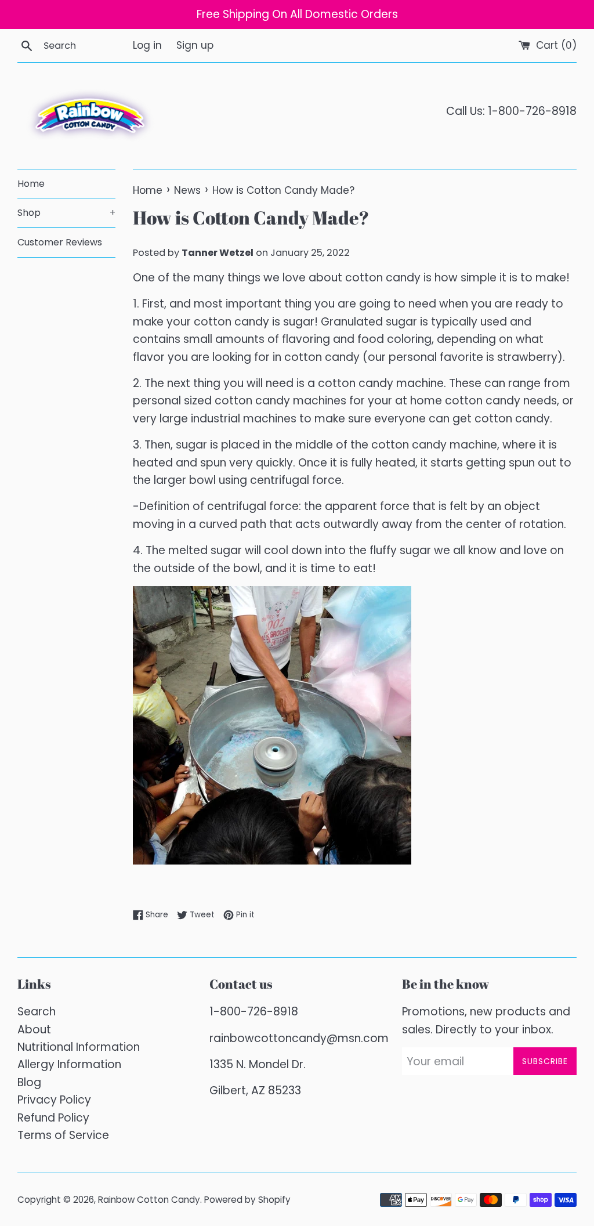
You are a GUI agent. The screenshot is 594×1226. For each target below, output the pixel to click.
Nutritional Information (78, 1047)
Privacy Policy (54, 1100)
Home (31, 183)
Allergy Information (69, 1064)
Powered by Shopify (247, 1200)
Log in (147, 45)
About (34, 1029)
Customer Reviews (59, 242)
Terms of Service (63, 1135)
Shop (66, 212)
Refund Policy (53, 1118)
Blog (29, 1082)
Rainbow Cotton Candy (149, 1200)
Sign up (194, 45)
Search (36, 1011)
